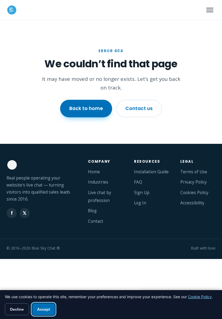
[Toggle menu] (210, 10)
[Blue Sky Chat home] (11, 10)
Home (94, 172)
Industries (98, 182)
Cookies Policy (194, 192)
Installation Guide (151, 172)
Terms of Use (193, 172)
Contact (95, 221)
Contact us (139, 108)
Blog (92, 211)
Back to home (86, 108)
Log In (140, 203)
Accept (43, 309)
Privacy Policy (193, 182)
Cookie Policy (200, 296)
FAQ (138, 182)
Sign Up (141, 192)
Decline (17, 309)
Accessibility (192, 203)
